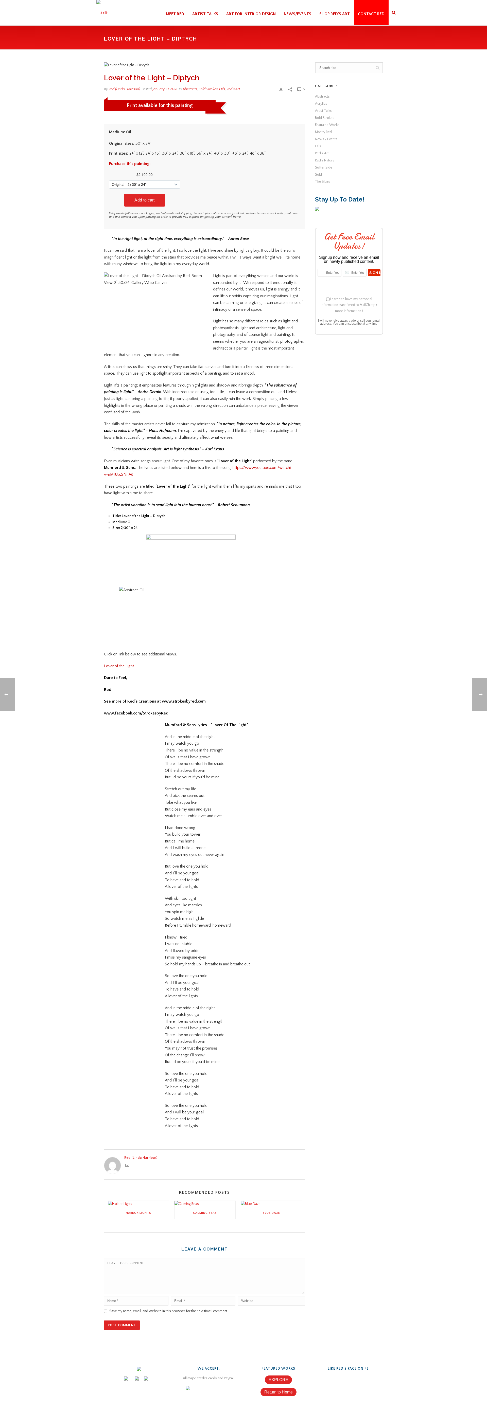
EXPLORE (278, 1380)
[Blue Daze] (271, 1204)
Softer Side (323, 168)
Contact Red (371, 14)
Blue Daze (271, 1213)
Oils (222, 89)
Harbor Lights (138, 1213)
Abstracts (190, 89)
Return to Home (278, 1392)
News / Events (326, 139)
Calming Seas (205, 1213)
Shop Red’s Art (334, 14)
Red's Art (233, 89)
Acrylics (321, 104)
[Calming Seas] (205, 1204)
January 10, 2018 (164, 89)
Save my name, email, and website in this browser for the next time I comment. (168, 1311)
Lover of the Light (119, 666)
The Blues (323, 182)
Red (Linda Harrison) (124, 89)
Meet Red (175, 14)
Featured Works (327, 125)
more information (348, 311)
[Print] (281, 89)
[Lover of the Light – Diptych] (204, 65)
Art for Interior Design (251, 14)
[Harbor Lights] (138, 1204)
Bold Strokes (208, 89)
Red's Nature (325, 160)
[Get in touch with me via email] (127, 1166)
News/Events (297, 14)
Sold (318, 175)
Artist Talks (205, 14)
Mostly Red (323, 132)
